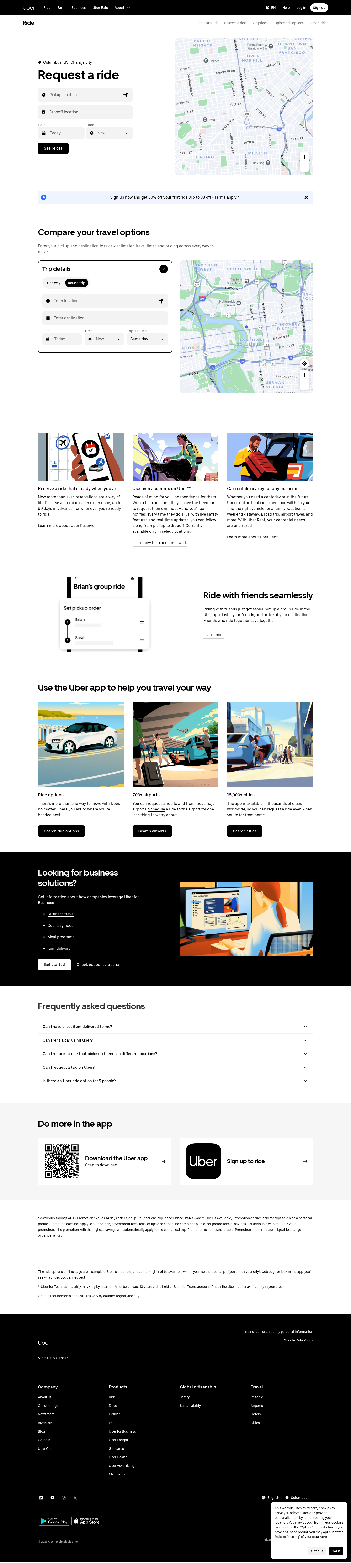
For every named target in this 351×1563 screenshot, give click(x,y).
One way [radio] (53, 283)
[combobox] (49, 95)
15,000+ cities (241, 794)
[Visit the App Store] (86, 1521)
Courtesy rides (60, 925)
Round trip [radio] (76, 283)
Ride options (51, 794)
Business (78, 8)
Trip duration (137, 331)
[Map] (244, 106)
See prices (260, 23)
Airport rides (318, 23)
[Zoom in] (304, 157)
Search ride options (61, 831)
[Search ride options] (81, 744)
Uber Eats (100, 8)
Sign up (319, 8)
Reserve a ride (235, 23)
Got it (336, 1551)
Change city (81, 62)
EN (273, 8)
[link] (175, 197)
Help (286, 8)
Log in (301, 8)
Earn (61, 8)
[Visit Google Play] (54, 1522)
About (119, 8)
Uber (29, 7)
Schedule (156, 809)
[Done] (163, 269)
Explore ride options (288, 23)
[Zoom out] (304, 167)
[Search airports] (175, 744)
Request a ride (207, 23)
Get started (54, 964)
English (273, 1498)
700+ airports (146, 794)
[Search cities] (270, 744)
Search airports (152, 831)
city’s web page (264, 1272)
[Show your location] (304, 363)
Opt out (317, 1551)
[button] (126, 95)
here (323, 1537)
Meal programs (61, 937)
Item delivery (59, 948)
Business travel (61, 914)
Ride (47, 8)
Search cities (244, 831)
